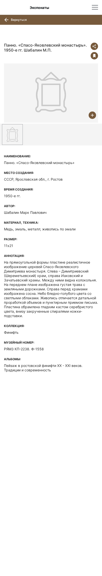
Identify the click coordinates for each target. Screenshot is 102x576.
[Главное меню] (95, 7)
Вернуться (18, 20)
